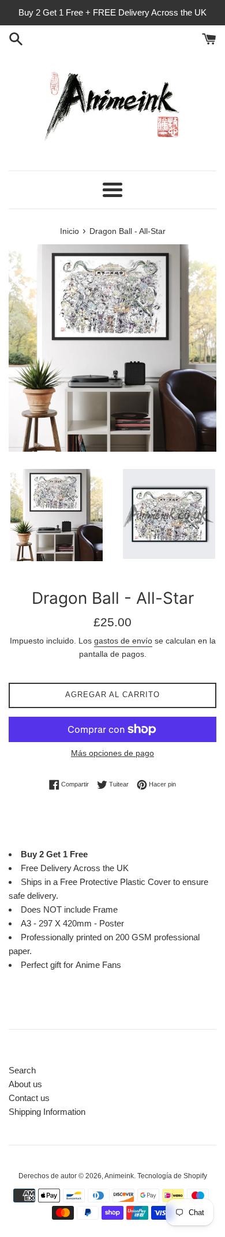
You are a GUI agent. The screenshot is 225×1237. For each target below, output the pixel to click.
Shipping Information (47, 1112)
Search (22, 1070)
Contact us (29, 1098)
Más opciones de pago (112, 753)
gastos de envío (123, 640)
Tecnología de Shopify (172, 1176)
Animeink (119, 1176)
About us (25, 1084)
